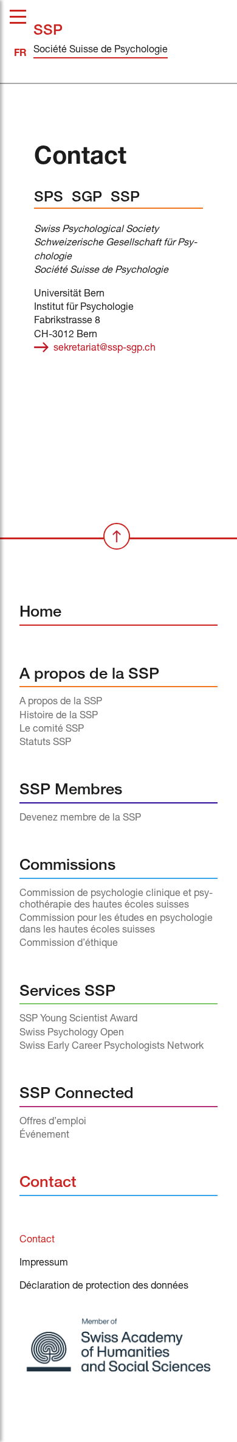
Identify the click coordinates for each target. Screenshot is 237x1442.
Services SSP (67, 992)
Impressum (43, 1264)
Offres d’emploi (52, 1122)
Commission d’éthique (68, 944)
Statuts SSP (45, 743)
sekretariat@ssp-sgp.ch (104, 349)
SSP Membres (70, 791)
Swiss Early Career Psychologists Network (111, 1047)
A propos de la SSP (89, 675)
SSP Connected (76, 1094)
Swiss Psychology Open (71, 1033)
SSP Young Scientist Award (78, 1019)
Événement (44, 1136)
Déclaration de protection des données (103, 1287)
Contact (48, 1183)
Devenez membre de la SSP (80, 819)
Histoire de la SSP (58, 716)
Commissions (67, 866)
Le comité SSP (51, 730)
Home (40, 613)
